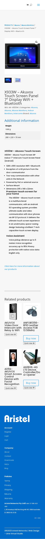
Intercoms (18, 113)
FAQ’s (6, 464)
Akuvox (17, 25)
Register (7, 432)
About (6, 452)
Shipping (8, 489)
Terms (7, 481)
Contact (7, 456)
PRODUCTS (8, 25)
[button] (36, 42)
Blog (6, 468)
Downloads (9, 460)
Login (6, 436)
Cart (6, 440)
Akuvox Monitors (27, 25)
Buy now (31, 338)
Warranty (8, 498)
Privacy (7, 485)
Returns (7, 494)
